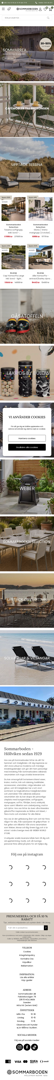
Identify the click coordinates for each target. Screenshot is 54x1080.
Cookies (27, 951)
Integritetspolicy (27, 955)
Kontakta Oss (27, 958)
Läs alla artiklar (27, 977)
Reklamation (27, 965)
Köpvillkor (27, 962)
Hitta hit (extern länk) (27, 1005)
